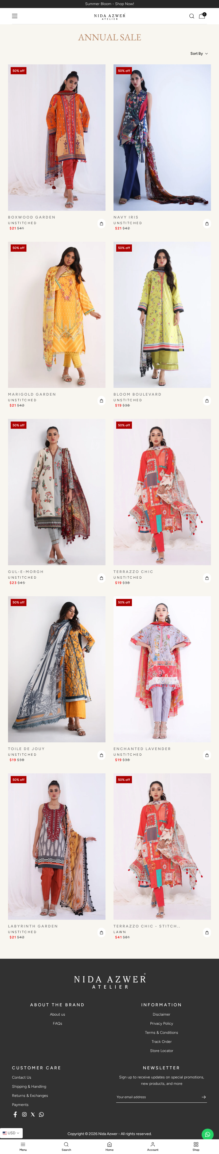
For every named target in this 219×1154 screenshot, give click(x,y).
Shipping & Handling (29, 1086)
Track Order (162, 1041)
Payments (20, 1104)
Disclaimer (161, 1014)
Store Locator (161, 1050)
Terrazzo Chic (134, 572)
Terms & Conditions (161, 1032)
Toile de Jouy (26, 749)
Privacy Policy (161, 1023)
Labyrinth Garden (33, 926)
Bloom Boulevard (138, 394)
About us (57, 1014)
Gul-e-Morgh (26, 572)
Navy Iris (126, 217)
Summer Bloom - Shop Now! (109, 4)
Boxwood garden (32, 217)
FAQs (57, 1023)
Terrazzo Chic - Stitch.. (147, 926)
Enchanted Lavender (142, 749)
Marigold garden (32, 394)
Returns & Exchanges (30, 1095)
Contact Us (21, 1077)
